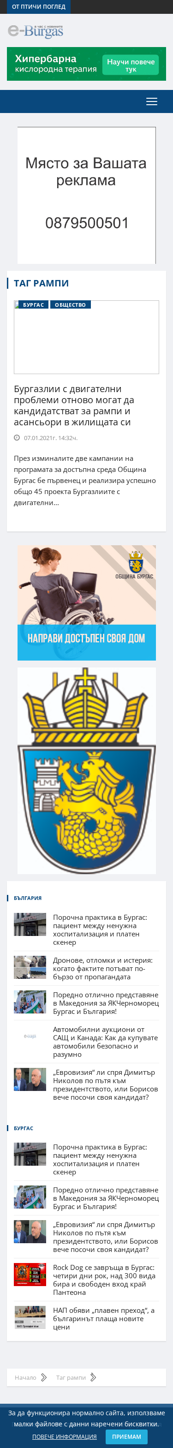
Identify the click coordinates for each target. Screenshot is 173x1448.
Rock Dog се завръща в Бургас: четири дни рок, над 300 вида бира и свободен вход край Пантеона (104, 1280)
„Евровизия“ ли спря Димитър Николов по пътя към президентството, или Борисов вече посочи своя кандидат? (105, 1084)
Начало (25, 1377)
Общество (70, 304)
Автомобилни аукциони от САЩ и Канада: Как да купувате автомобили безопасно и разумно (105, 1042)
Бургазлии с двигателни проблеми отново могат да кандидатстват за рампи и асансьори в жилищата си (74, 405)
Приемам (126, 1437)
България (28, 898)
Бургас (33, 304)
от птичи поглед (39, 7)
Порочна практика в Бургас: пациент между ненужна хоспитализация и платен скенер (100, 929)
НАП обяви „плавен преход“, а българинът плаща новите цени (104, 1318)
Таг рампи (41, 283)
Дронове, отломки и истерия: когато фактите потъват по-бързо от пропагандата (103, 968)
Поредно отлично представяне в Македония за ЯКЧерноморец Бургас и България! (106, 1003)
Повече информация (64, 1437)
